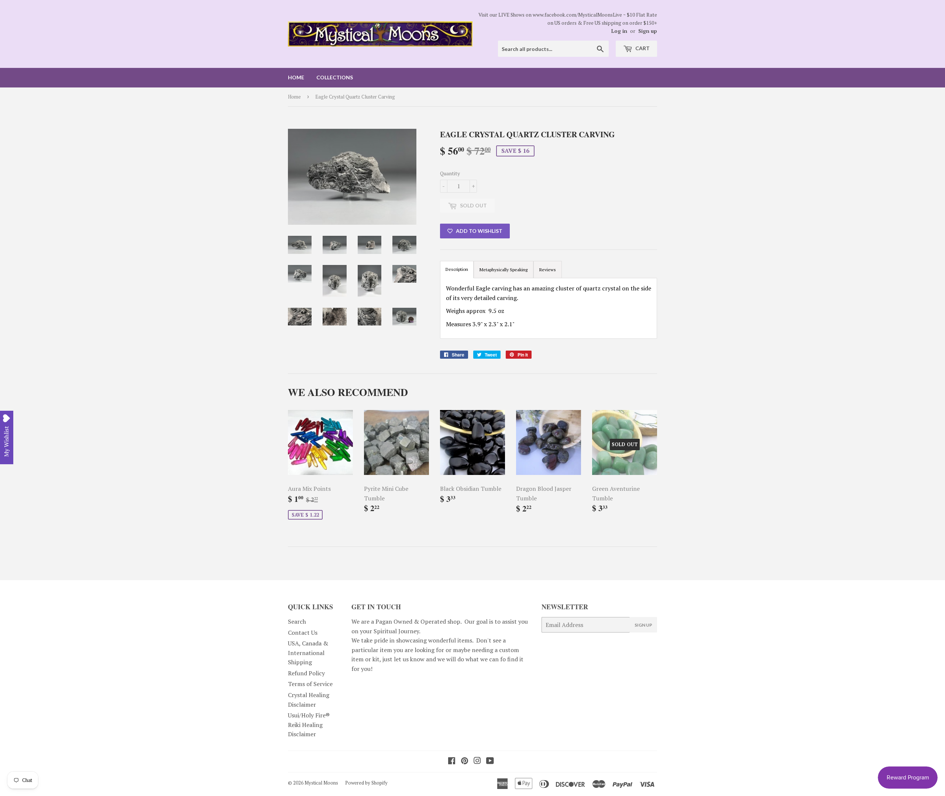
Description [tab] (457, 269)
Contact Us (302, 632)
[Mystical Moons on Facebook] (452, 761)
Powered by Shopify (366, 782)
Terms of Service (310, 684)
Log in (619, 31)
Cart (642, 48)
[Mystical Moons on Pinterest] (464, 761)
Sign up (647, 31)
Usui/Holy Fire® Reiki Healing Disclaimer (309, 724)
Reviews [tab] (547, 269)
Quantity (450, 173)
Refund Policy (306, 673)
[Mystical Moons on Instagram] (477, 761)
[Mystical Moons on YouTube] (490, 761)
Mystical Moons (321, 782)
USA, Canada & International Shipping (308, 652)
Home (296, 77)
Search (297, 621)
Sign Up (643, 625)
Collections (334, 77)
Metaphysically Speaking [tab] (504, 269)
